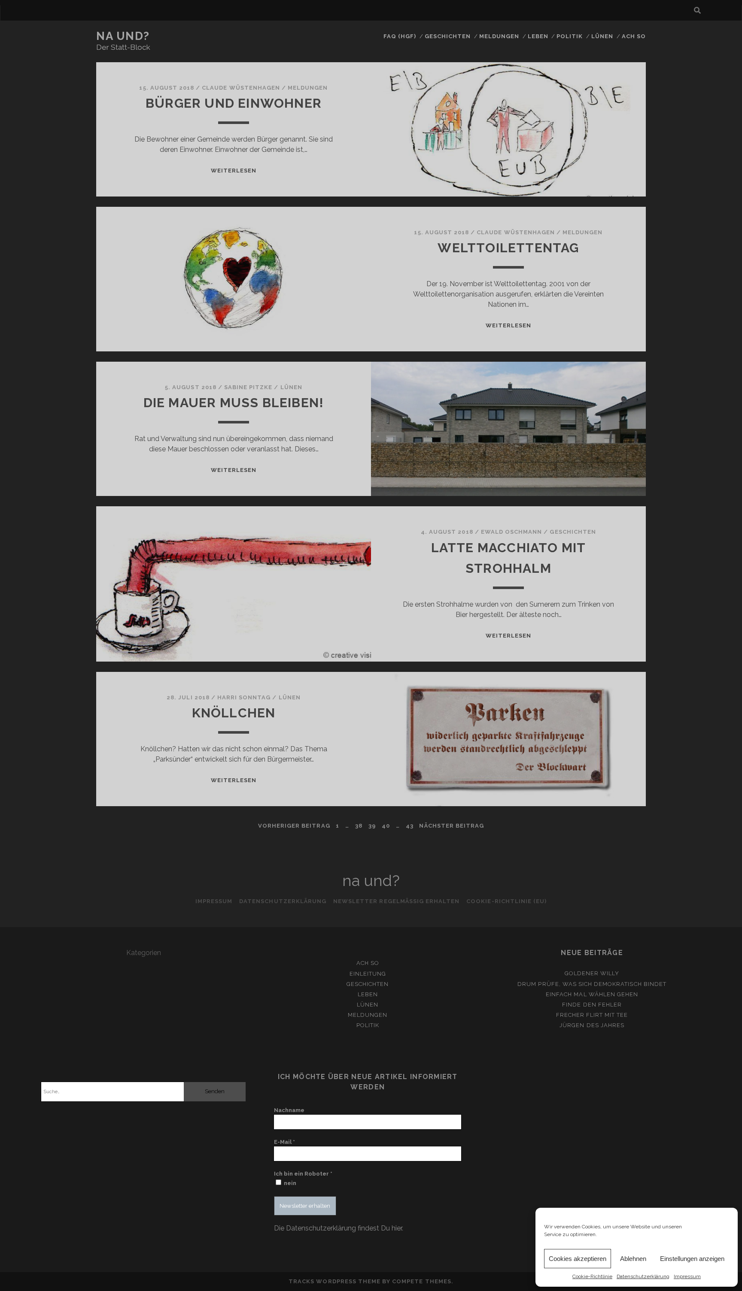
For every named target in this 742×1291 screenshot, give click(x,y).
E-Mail (284, 1142)
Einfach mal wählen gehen (592, 994)
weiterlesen (233, 170)
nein (289, 1183)
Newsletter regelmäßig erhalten (396, 901)
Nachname (289, 1110)
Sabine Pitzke (248, 387)
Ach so (634, 36)
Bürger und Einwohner (234, 103)
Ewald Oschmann (511, 532)
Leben (538, 36)
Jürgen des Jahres (592, 1025)
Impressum (687, 1276)
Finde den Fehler (592, 1004)
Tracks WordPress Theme (334, 1281)
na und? (123, 36)
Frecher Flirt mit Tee (592, 1015)
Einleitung (368, 974)
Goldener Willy (592, 973)
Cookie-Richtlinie (592, 1276)
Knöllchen (234, 712)
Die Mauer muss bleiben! (233, 402)
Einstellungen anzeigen (692, 1258)
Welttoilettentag (508, 247)
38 (358, 825)
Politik (569, 36)
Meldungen (499, 36)
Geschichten (448, 36)
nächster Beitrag (451, 825)
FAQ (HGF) (399, 36)
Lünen (602, 36)
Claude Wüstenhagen (241, 88)
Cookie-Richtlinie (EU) (506, 901)
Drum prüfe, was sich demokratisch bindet (591, 984)
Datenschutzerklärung (643, 1276)
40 (386, 825)
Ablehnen (633, 1258)
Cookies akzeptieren (577, 1258)
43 (410, 825)
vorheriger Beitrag (294, 825)
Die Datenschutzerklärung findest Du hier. (338, 1228)
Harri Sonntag (244, 697)
